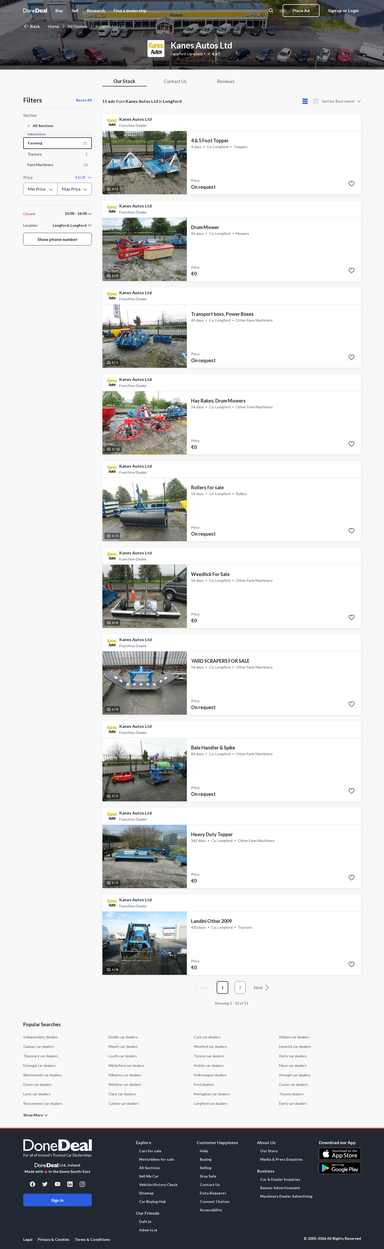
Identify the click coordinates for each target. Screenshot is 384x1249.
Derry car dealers (293, 1103)
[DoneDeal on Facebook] (32, 1184)
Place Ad (301, 10)
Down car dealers (37, 1084)
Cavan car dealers (293, 1084)
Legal (27, 1239)
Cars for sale (150, 1151)
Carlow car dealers (123, 1103)
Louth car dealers (122, 1056)
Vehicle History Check (158, 1185)
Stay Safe (208, 1176)
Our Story (269, 1151)
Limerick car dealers (295, 1046)
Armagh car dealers (295, 1075)
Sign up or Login (343, 10)
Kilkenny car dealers (124, 1075)
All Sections (149, 1168)
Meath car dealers (123, 1046)
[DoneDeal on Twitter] (45, 1184)
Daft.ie (145, 1221)
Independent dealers (40, 1037)
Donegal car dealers (39, 1065)
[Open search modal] (271, 10)
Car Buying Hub (152, 1201)
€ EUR (80, 177)
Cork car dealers (207, 1037)
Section (30, 115)
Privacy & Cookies (53, 1239)
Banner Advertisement (280, 1188)
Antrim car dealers (209, 1065)
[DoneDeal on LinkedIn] (70, 1184)
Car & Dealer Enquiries (280, 1179)
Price (28, 177)
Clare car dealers (122, 1094)
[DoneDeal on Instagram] (82, 1184)
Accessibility (211, 1210)
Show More (33, 1115)
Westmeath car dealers (42, 1075)
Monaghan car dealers (212, 1094)
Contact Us (210, 1185)
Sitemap (146, 1193)
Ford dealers (204, 1084)
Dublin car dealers (123, 1037)
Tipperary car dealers (40, 1056)
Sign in (57, 1200)
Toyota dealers (291, 1094)
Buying (205, 1159)
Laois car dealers (36, 1094)
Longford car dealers (210, 1103)
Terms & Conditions (92, 1239)
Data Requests (213, 1193)
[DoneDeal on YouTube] (57, 1184)
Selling (205, 1168)
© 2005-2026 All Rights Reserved (332, 1238)
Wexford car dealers (210, 1046)
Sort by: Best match (338, 101)
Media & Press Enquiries (281, 1159)
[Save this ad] (351, 183)
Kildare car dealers (294, 1037)
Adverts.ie (148, 1230)
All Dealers (77, 26)
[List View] (305, 101)
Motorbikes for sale (156, 1159)
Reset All (84, 100)
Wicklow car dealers (124, 1084)
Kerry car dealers (293, 1056)
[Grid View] (315, 101)
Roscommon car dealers (42, 1103)
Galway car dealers (38, 1046)
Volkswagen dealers (210, 1075)
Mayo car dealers (293, 1065)
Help (204, 1151)
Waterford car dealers (126, 1065)
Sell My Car (149, 1176)
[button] (130, 10)
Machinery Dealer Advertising (286, 1196)
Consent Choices (215, 1201)
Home (53, 26)
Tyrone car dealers (209, 1056)
